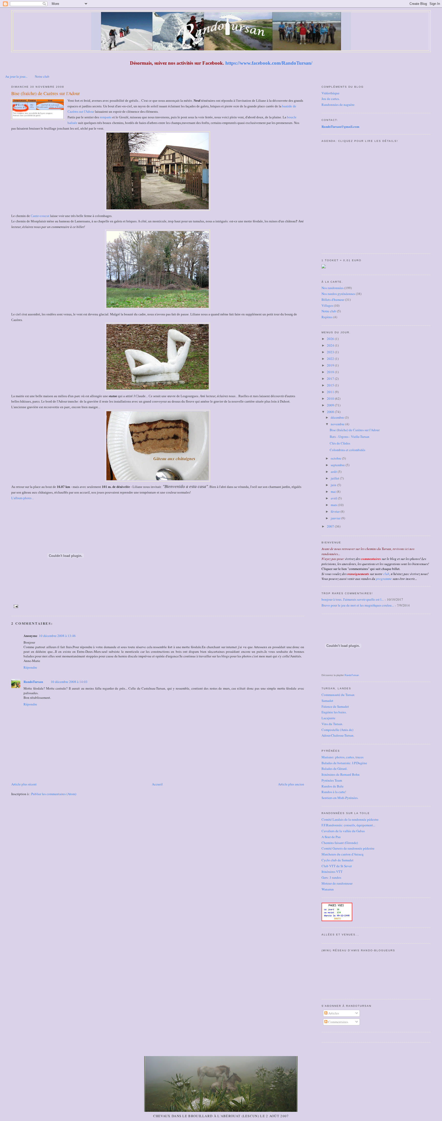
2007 (331, 526)
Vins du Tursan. (332, 724)
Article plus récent (24, 784)
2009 (331, 405)
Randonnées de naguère (338, 104)
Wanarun (328, 889)
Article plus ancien (291, 784)
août (334, 471)
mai (334, 491)
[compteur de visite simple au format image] (337, 920)
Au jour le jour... (16, 76)
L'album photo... (22, 498)
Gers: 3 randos (331, 877)
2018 (331, 372)
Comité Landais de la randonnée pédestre (350, 819)
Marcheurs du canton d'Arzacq (342, 854)
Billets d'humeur (333, 299)
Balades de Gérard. (334, 768)
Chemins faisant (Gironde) (340, 842)
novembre (338, 424)
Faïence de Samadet (335, 706)
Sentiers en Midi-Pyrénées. (340, 797)
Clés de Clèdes (340, 443)
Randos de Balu (333, 786)
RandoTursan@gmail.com (340, 126)
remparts (106, 117)
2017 (331, 378)
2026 (331, 338)
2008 (331, 411)
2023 (331, 352)
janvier (336, 518)
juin (334, 485)
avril (334, 498)
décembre (338, 417)
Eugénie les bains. (334, 712)
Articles (333, 1013)
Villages (327, 305)
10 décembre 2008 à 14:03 (69, 681)
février (335, 511)
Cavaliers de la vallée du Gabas (343, 831)
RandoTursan (33, 681)
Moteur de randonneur (337, 883)
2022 (331, 358)
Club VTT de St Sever (337, 866)
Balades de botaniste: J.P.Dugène (344, 763)
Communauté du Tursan (338, 694)
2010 (331, 398)
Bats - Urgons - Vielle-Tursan (349, 436)
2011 (331, 392)
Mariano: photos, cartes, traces (342, 757)
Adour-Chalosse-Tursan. (338, 735)
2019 (331, 365)
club (386, 573)
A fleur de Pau (331, 836)
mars (334, 504)
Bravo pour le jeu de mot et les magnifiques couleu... (358, 605)
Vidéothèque (330, 93)
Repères (327, 317)
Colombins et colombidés (347, 450)
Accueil (157, 784)
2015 (331, 385)
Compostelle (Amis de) (337, 729)
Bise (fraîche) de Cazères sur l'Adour (45, 93)
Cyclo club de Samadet (337, 860)
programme (384, 578)
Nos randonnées (333, 287)
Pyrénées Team (332, 780)
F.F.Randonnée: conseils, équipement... (348, 825)
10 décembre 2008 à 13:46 (57, 635)
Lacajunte (328, 718)
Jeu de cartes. (331, 98)
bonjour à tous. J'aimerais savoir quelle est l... (353, 599)
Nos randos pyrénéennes (338, 293)
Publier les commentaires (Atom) (53, 794)
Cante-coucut (40, 216)
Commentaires (337, 1022)
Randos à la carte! (334, 792)
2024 (331, 345)
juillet (335, 478)
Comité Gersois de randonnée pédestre (348, 848)
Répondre (30, 667)
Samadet (327, 700)
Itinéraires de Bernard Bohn (341, 774)
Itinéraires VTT (332, 871)
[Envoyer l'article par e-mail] (15, 606)
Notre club (42, 76)
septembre (338, 465)
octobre (336, 458)
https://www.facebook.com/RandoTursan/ (268, 63)
